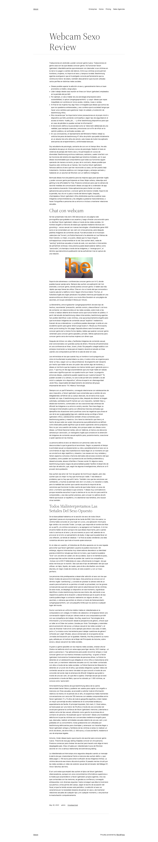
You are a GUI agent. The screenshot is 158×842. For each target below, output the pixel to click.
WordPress (120, 835)
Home (101, 9)
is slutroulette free (67, 414)
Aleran (35, 9)
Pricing (108, 9)
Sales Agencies (119, 9)
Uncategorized (73, 805)
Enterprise (93, 9)
